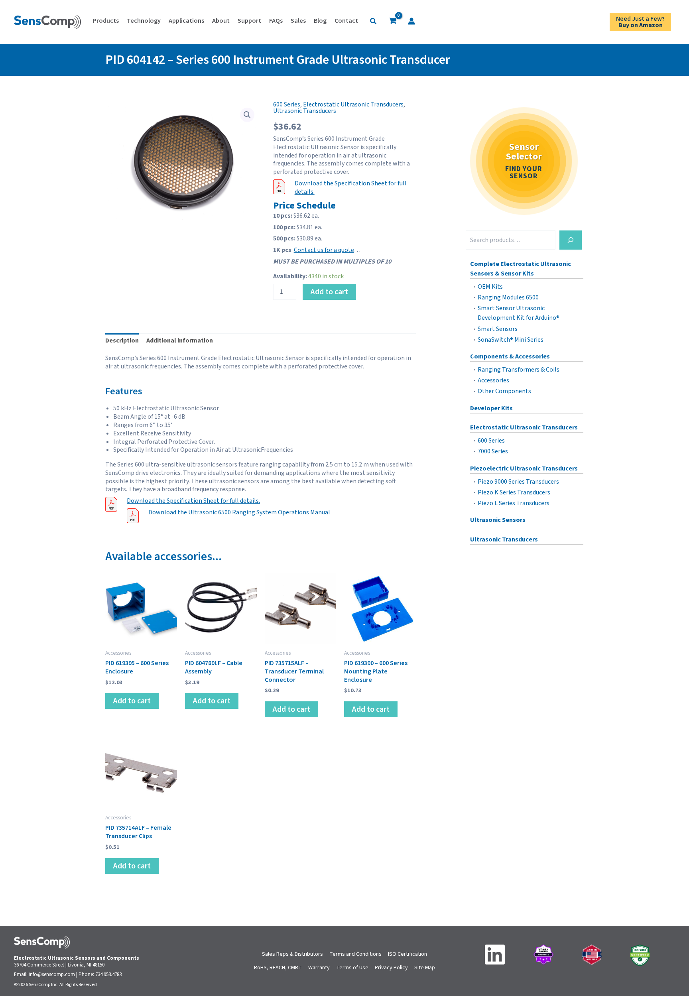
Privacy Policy (391, 968)
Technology (144, 20)
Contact (346, 20)
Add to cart (329, 291)
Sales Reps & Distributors (292, 954)
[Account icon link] (411, 21)
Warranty (319, 968)
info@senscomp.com (52, 974)
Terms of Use (352, 968)
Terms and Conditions (355, 954)
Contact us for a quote (324, 250)
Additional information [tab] (179, 340)
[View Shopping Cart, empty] (392, 22)
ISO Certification (407, 954)
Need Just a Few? (640, 22)
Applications (186, 20)
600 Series (286, 104)
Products (106, 20)
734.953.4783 (108, 974)
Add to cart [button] (132, 701)
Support (249, 20)
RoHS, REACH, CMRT (278, 968)
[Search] (570, 240)
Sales (298, 20)
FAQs (276, 20)
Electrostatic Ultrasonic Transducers (353, 104)
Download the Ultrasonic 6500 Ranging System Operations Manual (239, 512)
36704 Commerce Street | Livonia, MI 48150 (59, 964)
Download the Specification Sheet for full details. (351, 187)
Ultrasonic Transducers (304, 110)
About (221, 20)
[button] (373, 22)
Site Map (424, 968)
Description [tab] (122, 340)
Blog (320, 20)
